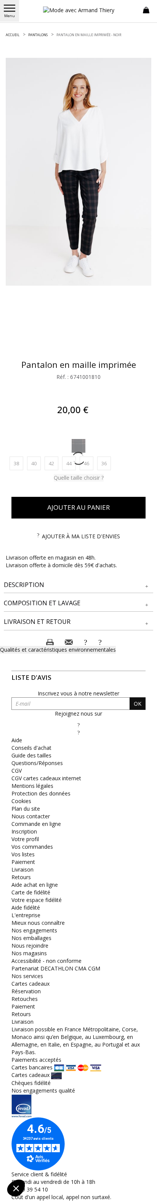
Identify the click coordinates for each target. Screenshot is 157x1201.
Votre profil (25, 839)
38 (18, 463)
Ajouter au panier (78, 507)
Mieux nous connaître (38, 922)
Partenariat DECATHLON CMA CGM (55, 968)
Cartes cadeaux (30, 983)
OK (137, 703)
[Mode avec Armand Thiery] (78, 10)
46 (88, 463)
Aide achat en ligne (34, 884)
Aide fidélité (25, 907)
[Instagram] (78, 732)
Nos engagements (34, 930)
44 (71, 463)
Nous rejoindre (29, 945)
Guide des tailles (31, 755)
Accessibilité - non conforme (46, 960)
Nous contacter (30, 816)
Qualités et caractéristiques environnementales (58, 649)
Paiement (23, 861)
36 (106, 463)
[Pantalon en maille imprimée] (78, 172)
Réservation (26, 991)
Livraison (22, 869)
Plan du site (25, 808)
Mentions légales (32, 785)
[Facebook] (78, 725)
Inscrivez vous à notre (78, 693)
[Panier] (146, 9)
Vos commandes (32, 846)
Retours (21, 877)
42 (53, 463)
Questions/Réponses (37, 763)
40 (36, 463)
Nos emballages (31, 938)
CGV (16, 770)
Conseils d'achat (31, 747)
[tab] (78, 585)
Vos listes (23, 854)
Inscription (24, 831)
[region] (78, 172)
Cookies (21, 801)
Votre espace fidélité (36, 900)
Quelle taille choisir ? (79, 477)
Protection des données (40, 793)
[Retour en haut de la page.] (143, 1191)
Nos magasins (29, 953)
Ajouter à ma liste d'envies (81, 536)
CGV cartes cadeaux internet (46, 778)
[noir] (78, 446)
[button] (78, 585)
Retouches (24, 998)
